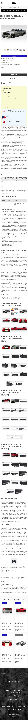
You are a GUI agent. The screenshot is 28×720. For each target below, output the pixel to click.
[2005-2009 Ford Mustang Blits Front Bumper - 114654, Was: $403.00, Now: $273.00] (7, 644)
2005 (15, 203)
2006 (18, 203)
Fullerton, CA (9, 123)
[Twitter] (7, 83)
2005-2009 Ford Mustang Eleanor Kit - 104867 (20, 656)
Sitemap (14, 716)
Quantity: (3, 67)
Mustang (9, 204)
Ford (3, 204)
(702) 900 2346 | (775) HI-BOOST (15, 699)
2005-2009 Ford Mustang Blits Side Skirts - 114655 (19, 624)
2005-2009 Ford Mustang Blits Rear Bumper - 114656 (6, 624)
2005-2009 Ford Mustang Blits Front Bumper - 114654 (7, 656)
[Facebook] (1, 83)
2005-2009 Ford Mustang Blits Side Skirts (10, 298)
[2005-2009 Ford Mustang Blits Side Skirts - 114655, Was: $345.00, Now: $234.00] (21, 611)
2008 (22, 203)
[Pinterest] (10, 83)
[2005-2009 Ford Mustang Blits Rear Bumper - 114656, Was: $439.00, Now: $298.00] (7, 611)
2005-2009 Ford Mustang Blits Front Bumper (11, 297)
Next (26, 50)
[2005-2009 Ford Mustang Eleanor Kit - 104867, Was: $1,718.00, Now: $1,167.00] (21, 644)
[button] (16, 64)
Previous (2, 50)
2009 (15, 204)
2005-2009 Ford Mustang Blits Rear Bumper (11, 299)
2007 (20, 203)
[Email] (4, 83)
